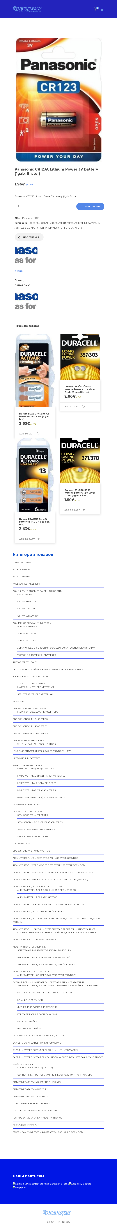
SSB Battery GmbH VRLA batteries (31, 811)
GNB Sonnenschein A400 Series (30, 719)
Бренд (19, 271)
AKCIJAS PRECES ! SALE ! (25, 662)
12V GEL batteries (22, 562)
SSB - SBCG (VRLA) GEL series (32, 815)
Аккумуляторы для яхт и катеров (37, 897)
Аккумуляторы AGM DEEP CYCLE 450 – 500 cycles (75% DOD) (46, 858)
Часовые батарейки (29, 1028)
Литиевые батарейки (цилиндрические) (38, 228)
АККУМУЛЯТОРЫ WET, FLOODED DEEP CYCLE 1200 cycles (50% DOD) (49, 865)
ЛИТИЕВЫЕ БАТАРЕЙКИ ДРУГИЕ (29, 1089)
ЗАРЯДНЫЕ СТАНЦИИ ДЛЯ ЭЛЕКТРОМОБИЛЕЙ (37, 1043)
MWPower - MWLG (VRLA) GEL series (36, 783)
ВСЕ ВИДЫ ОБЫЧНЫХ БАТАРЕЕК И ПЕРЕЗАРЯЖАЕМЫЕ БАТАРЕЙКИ (65, 223)
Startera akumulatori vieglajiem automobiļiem (44, 950)
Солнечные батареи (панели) (35, 1067)
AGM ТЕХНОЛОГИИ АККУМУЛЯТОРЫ (32, 623)
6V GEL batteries (22, 576)
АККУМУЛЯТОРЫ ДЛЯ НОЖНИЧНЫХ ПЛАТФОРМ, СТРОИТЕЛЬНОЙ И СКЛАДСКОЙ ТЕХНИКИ (56, 920)
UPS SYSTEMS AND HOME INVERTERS (31, 851)
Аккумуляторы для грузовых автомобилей (43, 957)
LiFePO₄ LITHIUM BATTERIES (26, 758)
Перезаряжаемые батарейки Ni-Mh (37, 1014)
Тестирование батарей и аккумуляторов (37, 1118)
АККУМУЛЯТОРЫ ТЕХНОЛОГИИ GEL (32, 971)
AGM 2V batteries (26, 633)
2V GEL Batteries (22, 569)
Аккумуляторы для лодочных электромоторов (46, 890)
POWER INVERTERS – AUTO (26, 804)
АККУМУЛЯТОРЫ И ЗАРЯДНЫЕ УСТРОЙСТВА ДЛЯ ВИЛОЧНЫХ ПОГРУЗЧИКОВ (54, 929)
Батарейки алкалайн (30, 1000)
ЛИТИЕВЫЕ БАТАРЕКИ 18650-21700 (30, 1096)
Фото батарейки (73, 228)
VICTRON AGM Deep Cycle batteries (36, 655)
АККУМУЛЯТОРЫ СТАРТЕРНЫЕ (29, 947)
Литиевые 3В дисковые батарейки (37, 1007)
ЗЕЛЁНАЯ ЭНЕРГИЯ (23, 1064)
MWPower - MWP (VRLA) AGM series (36, 790)
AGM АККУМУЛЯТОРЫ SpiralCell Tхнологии (38, 591)
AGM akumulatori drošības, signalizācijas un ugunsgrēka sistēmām (56, 648)
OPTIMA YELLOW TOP (28, 616)
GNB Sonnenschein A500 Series (30, 726)
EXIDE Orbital (24, 594)
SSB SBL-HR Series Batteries (32, 836)
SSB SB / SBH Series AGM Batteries (36, 829)
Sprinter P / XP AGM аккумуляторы (37, 744)
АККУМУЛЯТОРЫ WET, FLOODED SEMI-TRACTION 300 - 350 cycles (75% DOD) (53, 872)
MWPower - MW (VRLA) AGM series (35, 768)
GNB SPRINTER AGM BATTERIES (28, 740)
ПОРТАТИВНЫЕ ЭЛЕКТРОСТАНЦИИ (31, 1103)
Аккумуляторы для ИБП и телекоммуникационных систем (49, 904)
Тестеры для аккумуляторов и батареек (36, 1110)
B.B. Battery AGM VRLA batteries (30, 676)
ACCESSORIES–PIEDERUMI (26, 584)
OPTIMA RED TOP (26, 608)
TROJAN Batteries (22, 843)
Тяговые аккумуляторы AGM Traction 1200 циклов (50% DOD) (48, 1132)
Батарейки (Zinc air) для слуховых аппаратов (44, 992)
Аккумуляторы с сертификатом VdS (35, 939)
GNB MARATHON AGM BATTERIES (29, 708)
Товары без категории (26, 1125)
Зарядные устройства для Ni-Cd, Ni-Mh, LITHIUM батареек (45, 1050)
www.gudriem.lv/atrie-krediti (19, 1188)
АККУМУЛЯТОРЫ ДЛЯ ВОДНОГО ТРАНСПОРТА (37, 886)
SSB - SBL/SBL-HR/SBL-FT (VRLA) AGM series (40, 822)
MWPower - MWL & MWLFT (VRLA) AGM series (41, 776)
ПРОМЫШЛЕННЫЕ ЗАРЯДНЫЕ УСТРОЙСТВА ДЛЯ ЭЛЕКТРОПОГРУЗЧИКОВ (56, 932)
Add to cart (92, 206)
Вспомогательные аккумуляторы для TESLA (39, 1035)
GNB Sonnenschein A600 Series (30, 733)
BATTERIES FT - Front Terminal (29, 683)
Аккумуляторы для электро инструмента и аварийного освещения (58, 985)
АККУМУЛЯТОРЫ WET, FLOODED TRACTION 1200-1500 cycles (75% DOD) (50, 879)
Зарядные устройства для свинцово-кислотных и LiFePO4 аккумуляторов (58, 1057)
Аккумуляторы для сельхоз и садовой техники (46, 964)
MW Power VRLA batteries (27, 765)
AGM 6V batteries (26, 640)
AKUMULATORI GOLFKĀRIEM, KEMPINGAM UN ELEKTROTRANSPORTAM (48, 669)
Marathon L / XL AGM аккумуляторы (38, 712)
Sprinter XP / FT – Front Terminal (35, 694)
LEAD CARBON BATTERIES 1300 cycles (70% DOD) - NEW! (42, 751)
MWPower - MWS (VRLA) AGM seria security (41, 797)
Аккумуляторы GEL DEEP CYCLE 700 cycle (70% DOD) (46, 975)
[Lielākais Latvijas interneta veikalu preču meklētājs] (41, 1183)
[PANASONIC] (26, 255)
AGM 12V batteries (27, 626)
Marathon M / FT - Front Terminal (35, 687)
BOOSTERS (18, 701)
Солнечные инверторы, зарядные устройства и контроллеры (55, 1075)
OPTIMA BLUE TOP (26, 601)
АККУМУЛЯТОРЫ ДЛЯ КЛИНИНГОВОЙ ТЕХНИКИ (38, 911)
